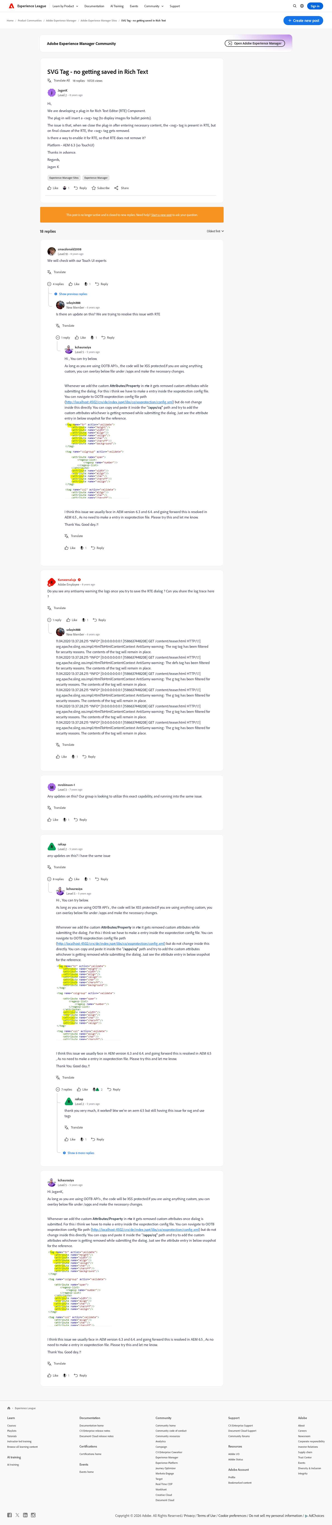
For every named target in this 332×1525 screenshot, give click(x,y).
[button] (303, 20)
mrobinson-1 (66, 785)
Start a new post (161, 215)
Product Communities (30, 20)
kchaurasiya (83, 347)
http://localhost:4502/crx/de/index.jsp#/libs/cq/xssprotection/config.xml (119, 402)
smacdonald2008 (69, 249)
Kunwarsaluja (67, 580)
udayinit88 (73, 303)
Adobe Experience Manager (61, 20)
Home (10, 20)
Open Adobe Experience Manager (257, 43)
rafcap (62, 844)
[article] (130, 267)
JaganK (62, 90)
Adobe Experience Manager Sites (99, 20)
